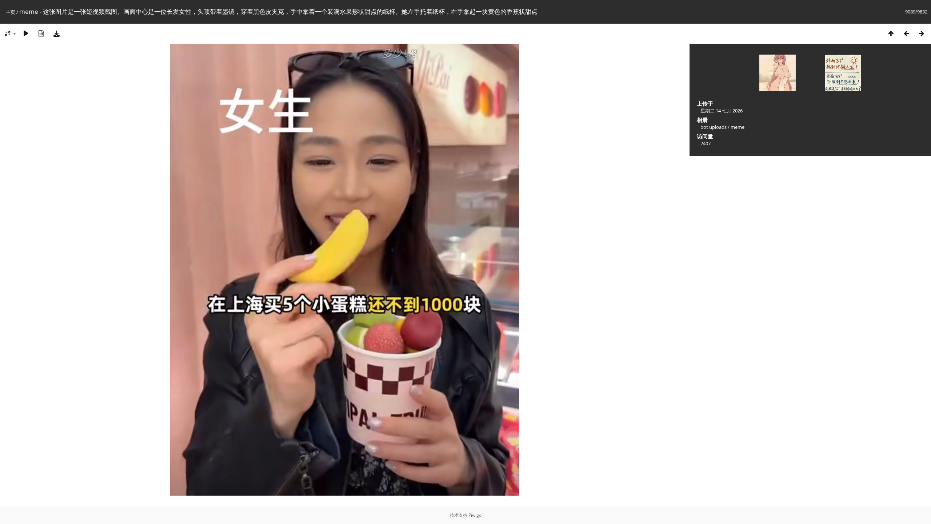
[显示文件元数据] (41, 33)
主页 (10, 12)
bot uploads (713, 127)
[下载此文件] (56, 33)
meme (737, 127)
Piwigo (475, 515)
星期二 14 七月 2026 (721, 110)
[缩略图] (891, 33)
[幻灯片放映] (25, 33)
